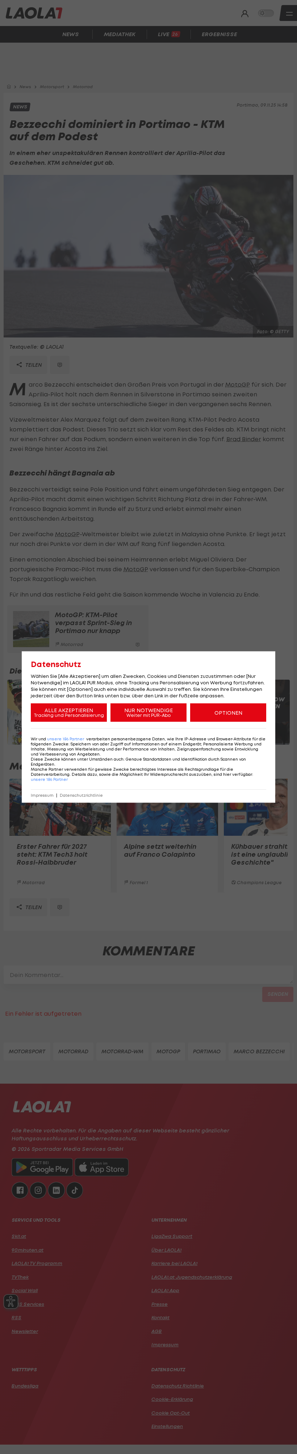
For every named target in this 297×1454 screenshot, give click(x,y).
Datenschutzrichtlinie (81, 795)
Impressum (42, 795)
